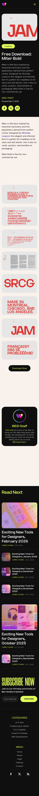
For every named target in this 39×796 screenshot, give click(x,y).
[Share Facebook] (4, 108)
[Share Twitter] (10, 108)
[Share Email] (17, 108)
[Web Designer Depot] (4, 4)
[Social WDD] (11, 774)
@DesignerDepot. (20, 442)
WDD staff (9, 430)
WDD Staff (19, 426)
